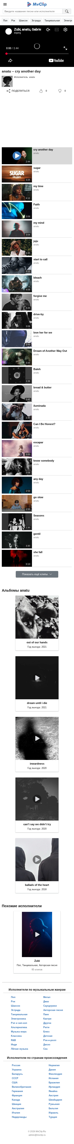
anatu (32, 77)
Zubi (37, 960)
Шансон (23, 20)
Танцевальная (52, 20)
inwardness (37, 763)
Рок (13, 20)
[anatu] (7, 81)
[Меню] (5, 4)
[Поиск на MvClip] (67, 11)
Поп (5, 20)
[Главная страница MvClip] (37, 4)
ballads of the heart (37, 884)
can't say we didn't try (37, 824)
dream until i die (37, 702)
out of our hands (37, 642)
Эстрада (36, 20)
